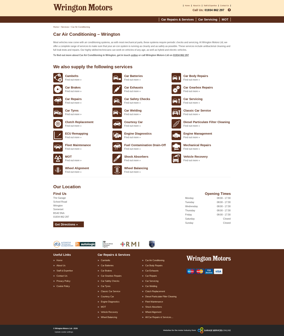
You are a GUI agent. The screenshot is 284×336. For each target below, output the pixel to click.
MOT (225, 19)
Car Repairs (151, 276)
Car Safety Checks (110, 281)
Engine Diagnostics (110, 302)
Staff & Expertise (210, 6)
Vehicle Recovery (109, 312)
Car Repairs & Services (177, 19)
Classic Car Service (110, 291)
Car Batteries (107, 265)
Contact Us (224, 6)
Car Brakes (106, 271)
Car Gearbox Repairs (111, 276)
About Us (196, 6)
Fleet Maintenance (154, 302)
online (134, 55)
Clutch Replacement (155, 291)
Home (187, 6)
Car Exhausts (152, 271)
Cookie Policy (63, 286)
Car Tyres (105, 286)
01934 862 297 (208, 10)
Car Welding (151, 286)
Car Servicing (207, 19)
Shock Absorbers (153, 307)
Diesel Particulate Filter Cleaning (160, 296)
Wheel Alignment (153, 312)
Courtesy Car (107, 296)
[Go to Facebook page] (229, 9)
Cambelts (105, 260)
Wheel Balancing (109, 317)
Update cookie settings (64, 332)
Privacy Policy (63, 281)
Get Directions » (66, 224)
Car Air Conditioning (154, 260)
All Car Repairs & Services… (159, 317)
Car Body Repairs (154, 265)
